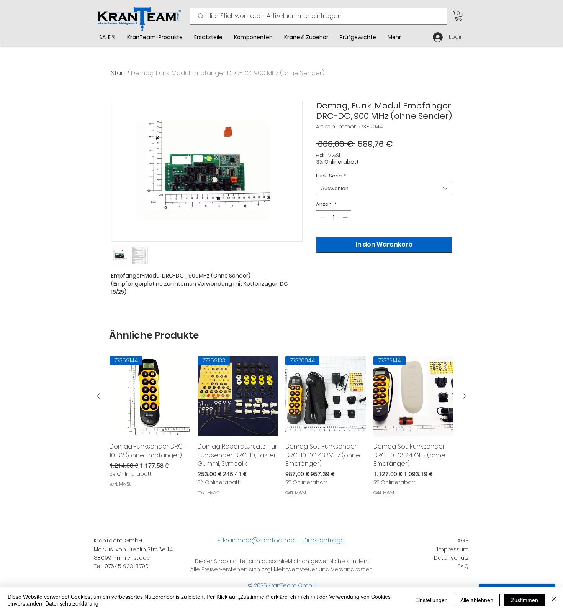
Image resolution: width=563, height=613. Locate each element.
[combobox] (384, 188)
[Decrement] (321, 217)
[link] (458, 16)
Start (118, 73)
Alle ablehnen (476, 600)
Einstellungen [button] (431, 600)
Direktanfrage (324, 540)
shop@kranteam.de (266, 540)
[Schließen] (553, 600)
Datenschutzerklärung (71, 603)
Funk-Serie (331, 176)
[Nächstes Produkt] (464, 396)
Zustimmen (524, 600)
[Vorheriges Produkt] (98, 396)
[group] (281, 430)
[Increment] (345, 217)
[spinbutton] (333, 217)
